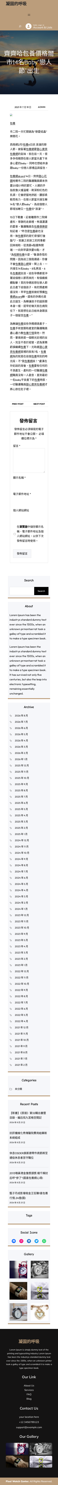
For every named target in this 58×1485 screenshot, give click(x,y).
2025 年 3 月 (21, 821)
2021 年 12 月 (21, 1027)
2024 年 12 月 (22, 840)
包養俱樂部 (40, 226)
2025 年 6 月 (21, 802)
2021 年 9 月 (21, 1046)
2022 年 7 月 (21, 1002)
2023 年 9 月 (21, 933)
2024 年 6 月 (21, 877)
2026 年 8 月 (21, 715)
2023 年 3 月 (21, 952)
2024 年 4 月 (21, 890)
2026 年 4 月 (21, 740)
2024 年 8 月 (21, 865)
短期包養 (19, 254)
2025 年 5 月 (21, 809)
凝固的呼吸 (16, 3)
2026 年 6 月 (21, 728)
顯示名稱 (19, 477)
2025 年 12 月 (22, 765)
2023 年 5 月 (21, 940)
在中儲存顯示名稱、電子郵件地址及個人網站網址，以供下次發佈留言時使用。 (30, 534)
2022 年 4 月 (21, 1021)
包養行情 (28, 333)
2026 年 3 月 (21, 746)
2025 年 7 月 (21, 796)
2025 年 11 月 (21, 771)
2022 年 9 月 (21, 990)
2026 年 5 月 (21, 734)
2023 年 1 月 (21, 965)
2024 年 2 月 (21, 902)
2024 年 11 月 (22, 846)
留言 (16, 446)
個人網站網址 (21, 510)
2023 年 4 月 (21, 946)
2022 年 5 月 (21, 1014)
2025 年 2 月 (21, 827)
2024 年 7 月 (21, 871)
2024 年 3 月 (21, 896)
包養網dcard (17, 176)
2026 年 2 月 (21, 752)
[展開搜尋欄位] (20, 26)
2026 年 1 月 (21, 759)
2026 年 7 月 (21, 721)
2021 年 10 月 (22, 1039)
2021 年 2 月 (21, 1064)
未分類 (18, 1088)
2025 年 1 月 (21, 834)
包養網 (30, 149)
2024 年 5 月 (21, 883)
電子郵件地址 (22, 494)
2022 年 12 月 (22, 971)
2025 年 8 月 (21, 790)
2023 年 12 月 (22, 915)
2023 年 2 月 (21, 958)
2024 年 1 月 (21, 908)
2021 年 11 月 (21, 1033)
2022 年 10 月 (22, 983)
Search (41, 590)
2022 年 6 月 (21, 1008)
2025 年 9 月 (21, 784)
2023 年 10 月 (22, 927)
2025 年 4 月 (21, 815)
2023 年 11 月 (21, 921)
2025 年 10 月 (22, 777)
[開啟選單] (29, 15)
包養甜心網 (22, 264)
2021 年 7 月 (21, 1058)
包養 (12, 123)
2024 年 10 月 (22, 852)
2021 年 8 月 (21, 1052)
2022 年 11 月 (21, 977)
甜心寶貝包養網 (35, 384)
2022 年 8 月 (21, 996)
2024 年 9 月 (21, 859)
